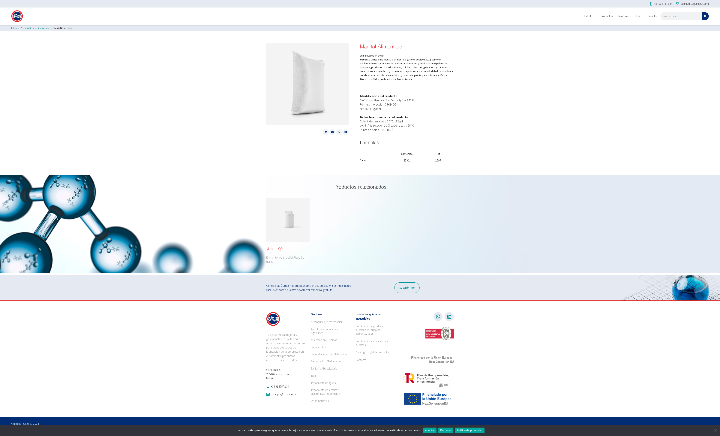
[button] (326, 132)
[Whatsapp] (438, 316)
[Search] (705, 16)
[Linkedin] (449, 316)
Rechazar (445, 430)
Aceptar (430, 430)
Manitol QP (274, 248)
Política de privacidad (470, 430)
